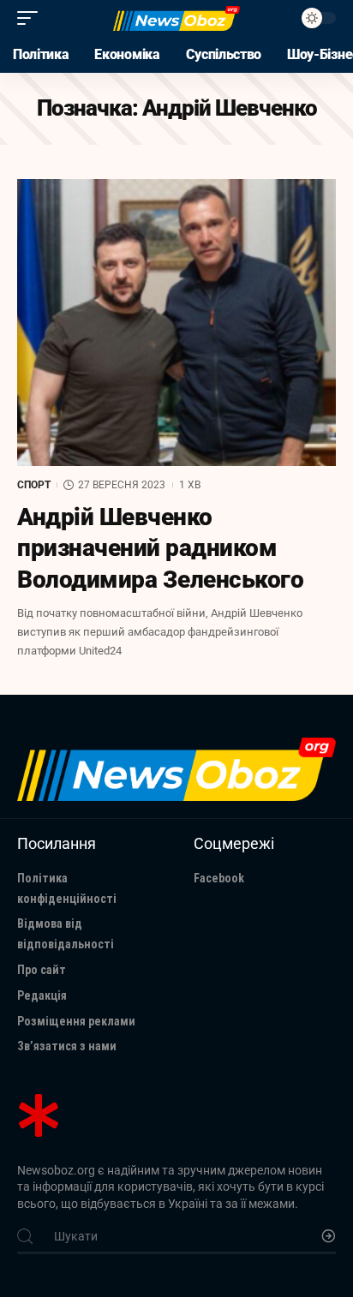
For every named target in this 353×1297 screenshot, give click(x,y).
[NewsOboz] (177, 18)
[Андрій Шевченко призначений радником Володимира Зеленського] (176, 322)
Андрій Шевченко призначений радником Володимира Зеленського (160, 548)
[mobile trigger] (31, 18)
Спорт (34, 485)
